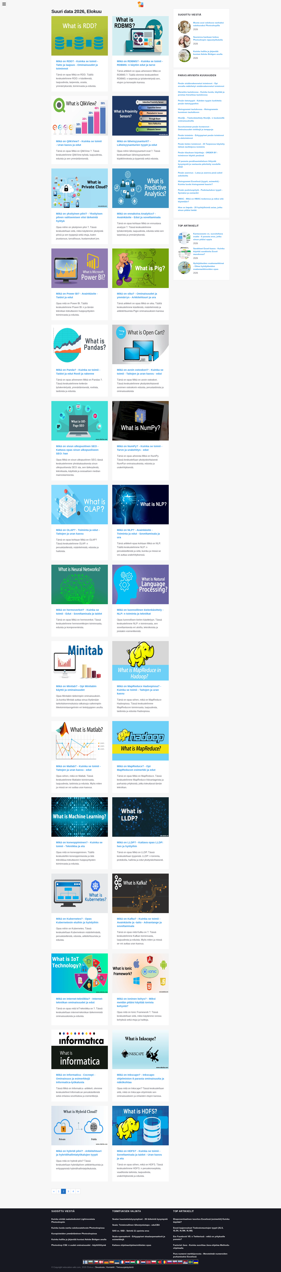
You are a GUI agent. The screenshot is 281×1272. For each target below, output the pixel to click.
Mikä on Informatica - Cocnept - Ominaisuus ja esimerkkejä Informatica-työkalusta (75, 1078)
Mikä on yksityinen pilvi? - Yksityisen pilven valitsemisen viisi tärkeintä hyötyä (79, 217)
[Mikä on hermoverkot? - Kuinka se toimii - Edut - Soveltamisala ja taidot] (79, 584)
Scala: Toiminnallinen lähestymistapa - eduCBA (136, 1225)
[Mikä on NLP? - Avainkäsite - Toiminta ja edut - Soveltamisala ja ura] (140, 504)
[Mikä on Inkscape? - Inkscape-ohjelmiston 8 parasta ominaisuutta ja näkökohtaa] (140, 1049)
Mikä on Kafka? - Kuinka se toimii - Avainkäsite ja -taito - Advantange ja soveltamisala (139, 922)
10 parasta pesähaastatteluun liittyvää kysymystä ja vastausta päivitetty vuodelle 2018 (199, 164)
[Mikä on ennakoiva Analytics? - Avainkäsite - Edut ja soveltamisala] (140, 188)
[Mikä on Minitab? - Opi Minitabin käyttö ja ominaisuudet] (79, 661)
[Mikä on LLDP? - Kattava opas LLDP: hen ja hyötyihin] (140, 817)
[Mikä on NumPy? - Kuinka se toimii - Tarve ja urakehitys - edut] (140, 421)
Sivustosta (100, 1267)
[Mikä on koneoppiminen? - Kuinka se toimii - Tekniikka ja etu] (79, 817)
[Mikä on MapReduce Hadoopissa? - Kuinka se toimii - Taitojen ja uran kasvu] (140, 661)
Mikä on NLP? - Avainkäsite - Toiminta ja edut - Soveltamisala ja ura (138, 534)
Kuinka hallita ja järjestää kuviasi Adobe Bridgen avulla (78, 1239)
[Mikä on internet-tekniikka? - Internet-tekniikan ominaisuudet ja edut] (79, 973)
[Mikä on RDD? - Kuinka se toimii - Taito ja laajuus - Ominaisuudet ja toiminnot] (79, 36)
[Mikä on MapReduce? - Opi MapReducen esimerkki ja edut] (140, 741)
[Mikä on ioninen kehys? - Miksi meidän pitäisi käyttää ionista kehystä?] (140, 973)
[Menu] (4, 4)
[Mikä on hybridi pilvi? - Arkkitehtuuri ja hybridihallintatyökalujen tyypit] (79, 1125)
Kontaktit (110, 1267)
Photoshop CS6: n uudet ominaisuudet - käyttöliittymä (78, 1245)
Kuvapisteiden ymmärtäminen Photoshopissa (74, 1233)
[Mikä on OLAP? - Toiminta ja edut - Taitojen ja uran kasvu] (79, 504)
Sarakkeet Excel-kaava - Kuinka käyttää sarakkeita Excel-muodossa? (209, 251)
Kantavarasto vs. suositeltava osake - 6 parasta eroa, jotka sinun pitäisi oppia (208, 237)
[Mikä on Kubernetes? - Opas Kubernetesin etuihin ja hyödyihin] (79, 893)
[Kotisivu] (140, 4)
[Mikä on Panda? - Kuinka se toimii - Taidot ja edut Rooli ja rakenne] (79, 344)
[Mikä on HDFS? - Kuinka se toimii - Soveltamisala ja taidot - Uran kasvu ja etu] (140, 1125)
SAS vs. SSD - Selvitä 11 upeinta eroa (130, 1231)
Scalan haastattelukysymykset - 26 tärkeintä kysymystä (140, 1219)
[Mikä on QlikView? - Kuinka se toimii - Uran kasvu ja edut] (79, 115)
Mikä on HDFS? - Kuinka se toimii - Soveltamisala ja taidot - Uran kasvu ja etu (139, 1155)
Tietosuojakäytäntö (125, 1267)
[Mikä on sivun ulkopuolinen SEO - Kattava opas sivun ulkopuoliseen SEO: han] (79, 421)
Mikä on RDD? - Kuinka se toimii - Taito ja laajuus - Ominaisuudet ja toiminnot (77, 65)
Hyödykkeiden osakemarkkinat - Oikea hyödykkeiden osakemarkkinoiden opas (208, 266)
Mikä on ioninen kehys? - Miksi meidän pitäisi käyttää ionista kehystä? (136, 1002)
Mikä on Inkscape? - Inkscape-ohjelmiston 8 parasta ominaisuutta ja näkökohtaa (140, 1078)
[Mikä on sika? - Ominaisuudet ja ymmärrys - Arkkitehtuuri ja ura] (140, 268)
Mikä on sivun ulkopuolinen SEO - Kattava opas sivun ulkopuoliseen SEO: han (77, 450)
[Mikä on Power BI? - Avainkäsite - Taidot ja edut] (79, 268)
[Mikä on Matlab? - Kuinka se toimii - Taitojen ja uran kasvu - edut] (79, 741)
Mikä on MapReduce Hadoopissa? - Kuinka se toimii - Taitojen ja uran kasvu (139, 690)
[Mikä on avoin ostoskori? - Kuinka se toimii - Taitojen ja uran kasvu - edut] (140, 344)
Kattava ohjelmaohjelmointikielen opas (131, 1245)
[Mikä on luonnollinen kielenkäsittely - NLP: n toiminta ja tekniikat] (140, 584)
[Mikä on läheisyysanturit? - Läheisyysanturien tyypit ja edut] (140, 115)
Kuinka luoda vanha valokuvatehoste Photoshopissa (77, 1228)
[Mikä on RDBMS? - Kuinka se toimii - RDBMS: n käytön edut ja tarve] (140, 36)
